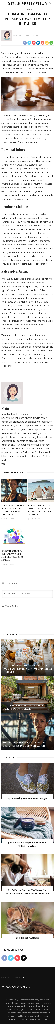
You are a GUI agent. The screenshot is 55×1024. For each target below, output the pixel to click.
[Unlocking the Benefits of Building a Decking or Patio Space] (27, 694)
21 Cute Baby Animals (27, 937)
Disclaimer (18, 977)
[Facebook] (2, 463)
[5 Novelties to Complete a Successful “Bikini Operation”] (27, 824)
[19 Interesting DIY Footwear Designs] (27, 780)
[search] (50, 3)
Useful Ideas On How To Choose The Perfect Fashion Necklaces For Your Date (27, 892)
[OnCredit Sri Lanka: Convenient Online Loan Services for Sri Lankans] (14, 535)
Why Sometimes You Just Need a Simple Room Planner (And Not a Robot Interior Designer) (27, 668)
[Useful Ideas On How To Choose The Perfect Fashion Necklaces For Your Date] (27, 872)
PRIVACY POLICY (10, 987)
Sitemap (27, 987)
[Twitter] (11, 958)
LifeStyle (27, 9)
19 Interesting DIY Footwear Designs (27, 798)
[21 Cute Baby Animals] (27, 919)
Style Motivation (27, 3)
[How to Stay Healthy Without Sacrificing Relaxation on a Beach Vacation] (41, 490)
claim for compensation (24, 142)
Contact (5, 977)
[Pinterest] (4, 463)
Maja (15, 35)
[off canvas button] (4, 3)
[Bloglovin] (24, 958)
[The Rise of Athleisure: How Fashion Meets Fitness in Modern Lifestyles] (14, 490)
